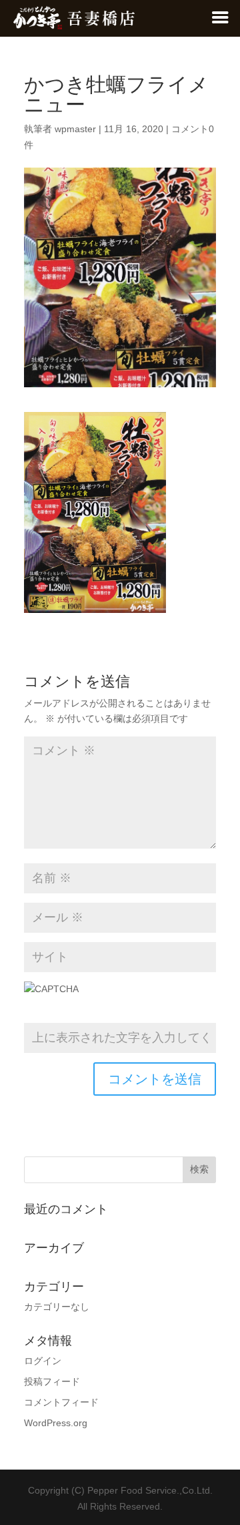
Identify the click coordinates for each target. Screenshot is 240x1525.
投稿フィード (52, 1381)
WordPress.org (55, 1423)
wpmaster (75, 129)
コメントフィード (61, 1402)
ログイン (42, 1360)
